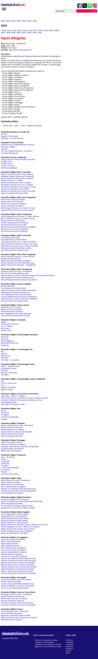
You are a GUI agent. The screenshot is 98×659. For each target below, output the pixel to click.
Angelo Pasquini (7, 518)
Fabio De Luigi (6, 174)
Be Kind (4, 134)
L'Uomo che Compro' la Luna (24, 187)
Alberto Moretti (7, 617)
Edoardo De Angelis (8, 489)
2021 (29, 21)
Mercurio (4, 339)
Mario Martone (7, 480)
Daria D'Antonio (7, 436)
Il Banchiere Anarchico (26, 290)
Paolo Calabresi (7, 178)
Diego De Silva (6, 520)
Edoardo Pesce (6, 210)
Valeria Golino (6, 265)
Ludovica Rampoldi (8, 552)
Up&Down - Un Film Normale (12, 138)
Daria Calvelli (6, 613)
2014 (25, 30)
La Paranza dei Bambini (10, 417)
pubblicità (69, 646)
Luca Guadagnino (7, 493)
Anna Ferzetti (6, 256)
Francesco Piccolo (8, 550)
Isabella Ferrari (6, 258)
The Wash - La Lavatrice (10, 360)
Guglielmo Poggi (7, 176)
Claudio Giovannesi (8, 491)
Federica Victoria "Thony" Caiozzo (14, 275)
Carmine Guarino (7, 584)
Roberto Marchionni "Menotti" (12, 524)
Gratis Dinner (6, 315)
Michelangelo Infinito (9, 402)
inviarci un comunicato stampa (46, 640)
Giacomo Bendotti (8, 573)
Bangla (3, 322)
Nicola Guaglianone (8, 527)
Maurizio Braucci (7, 562)
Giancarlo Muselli (7, 579)
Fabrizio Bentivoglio (8, 182)
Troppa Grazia (22, 250)
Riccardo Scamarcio (8, 220)
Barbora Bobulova (8, 286)
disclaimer (69, 648)
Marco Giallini (6, 218)
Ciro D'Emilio (6, 505)
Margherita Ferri (7, 508)
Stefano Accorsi (7, 199)
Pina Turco (5, 273)
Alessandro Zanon (8, 594)
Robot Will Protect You (9, 343)
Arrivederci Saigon (8, 147)
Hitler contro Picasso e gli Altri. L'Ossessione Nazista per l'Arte (24, 398)
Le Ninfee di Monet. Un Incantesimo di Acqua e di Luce (22, 400)
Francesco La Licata (8, 556)
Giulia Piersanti (6, 620)
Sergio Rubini (6, 516)
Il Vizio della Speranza (25, 263)
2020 (34, 21)
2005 (13, 32)
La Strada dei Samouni (9, 153)
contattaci (69, 642)
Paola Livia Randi (7, 533)
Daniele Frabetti (7, 586)
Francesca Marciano (8, 539)
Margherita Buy (7, 248)
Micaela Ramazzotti (8, 280)
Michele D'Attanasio (8, 425)
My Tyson (4, 358)
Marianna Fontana (8, 271)
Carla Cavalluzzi (7, 514)
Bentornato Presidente (24, 176)
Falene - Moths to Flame (10, 366)
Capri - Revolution (24, 271)
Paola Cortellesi (7, 244)
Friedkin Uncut (6, 161)
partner (68, 650)
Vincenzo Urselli (7, 603)
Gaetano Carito (6, 601)
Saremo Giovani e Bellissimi (25, 296)
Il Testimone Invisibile (27, 227)
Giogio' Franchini (7, 442)
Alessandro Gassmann (9, 185)
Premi (23, 125)
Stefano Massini (7, 522)
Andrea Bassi (6, 529)
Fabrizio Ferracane (8, 204)
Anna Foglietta (6, 277)
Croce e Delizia (24, 182)
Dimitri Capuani (7, 581)
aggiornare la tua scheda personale (48, 646)
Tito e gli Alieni (21, 533)
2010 (46, 30)
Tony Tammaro (6, 288)
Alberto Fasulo (6, 434)
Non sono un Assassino (24, 210)
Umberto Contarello (8, 560)
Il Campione (20, 199)
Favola (16, 237)
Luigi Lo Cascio (6, 206)
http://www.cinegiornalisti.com (20, 50)
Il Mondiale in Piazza (8, 368)
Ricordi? (19, 436)
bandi (68, 653)
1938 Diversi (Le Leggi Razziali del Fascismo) (17, 144)
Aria (2, 381)
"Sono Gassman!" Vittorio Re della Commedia (18, 159)
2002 (29, 32)
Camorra (4, 149)
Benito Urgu (5, 208)
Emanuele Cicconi (7, 605)
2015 (20, 30)
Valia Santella (6, 546)
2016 (14, 30)
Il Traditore (22, 204)
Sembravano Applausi (9, 168)
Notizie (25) (7, 125)
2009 (51, 30)
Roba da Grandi (7, 389)
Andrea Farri (5, 309)
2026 (3, 21)
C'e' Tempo (18, 180)
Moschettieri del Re (23, 248)
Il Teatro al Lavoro (7, 166)
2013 (30, 30)
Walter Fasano (6, 451)
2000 (40, 32)
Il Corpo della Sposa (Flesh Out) (30, 501)
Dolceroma (5, 328)
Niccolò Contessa (7, 301)
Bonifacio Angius (7, 531)
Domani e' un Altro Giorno (28, 216)
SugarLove (5, 345)
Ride (20, 503)
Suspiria (4, 419)
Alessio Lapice (6, 201)
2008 (56, 30)
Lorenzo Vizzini (6, 296)
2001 (34, 32)
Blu (2, 351)
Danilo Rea (5, 307)
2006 (8, 32)
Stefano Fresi (6, 180)
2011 (41, 30)
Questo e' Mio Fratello (9, 136)
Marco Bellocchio (7, 486)
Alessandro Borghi (8, 225)
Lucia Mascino (6, 237)
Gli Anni (4, 353)
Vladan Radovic (7, 429)
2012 (35, 30)
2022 (24, 21)
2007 (3, 32)
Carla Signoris (6, 242)
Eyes (2, 385)
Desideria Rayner (7, 448)
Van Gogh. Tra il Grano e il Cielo (13, 404)
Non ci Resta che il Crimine (37, 524)
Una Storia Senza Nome (27, 280)
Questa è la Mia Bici (8, 387)
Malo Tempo (5, 356)
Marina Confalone (8, 263)
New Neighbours (7, 341)
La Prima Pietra (23, 189)
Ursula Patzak (6, 611)
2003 (24, 32)
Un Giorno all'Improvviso (24, 277)
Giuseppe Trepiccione (9, 446)
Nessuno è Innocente (9, 372)
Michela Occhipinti (8, 501)
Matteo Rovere (6, 484)
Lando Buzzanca (7, 299)
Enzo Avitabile (6, 294)
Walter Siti (5, 543)
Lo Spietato (23, 231)
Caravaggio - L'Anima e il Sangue (13, 396)
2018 (4, 30)
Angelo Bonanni (7, 596)
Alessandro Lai (6, 615)
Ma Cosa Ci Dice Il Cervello (24, 191)
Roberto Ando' (6, 571)
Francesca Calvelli (7, 444)
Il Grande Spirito (22, 514)
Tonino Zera (5, 588)
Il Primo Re (18, 201)
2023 (19, 21)
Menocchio (19, 434)
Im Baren (4, 370)
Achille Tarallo (20, 288)
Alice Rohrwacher (7, 250)
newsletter (70, 644)
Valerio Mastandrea (8, 216)
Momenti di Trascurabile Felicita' (41, 275)
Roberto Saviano (7, 565)
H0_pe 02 (4, 337)
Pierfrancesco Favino (9, 229)
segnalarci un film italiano (44, 642)
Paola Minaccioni (7, 246)
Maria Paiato (6, 261)
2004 (19, 32)
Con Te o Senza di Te (9, 383)
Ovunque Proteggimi (24, 531)
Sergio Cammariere (8, 290)
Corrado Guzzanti (7, 189)
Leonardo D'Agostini (8, 499)
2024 (13, 21)
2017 (9, 30)
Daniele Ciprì (6, 427)
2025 (8, 21)
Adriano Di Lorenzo (8, 598)
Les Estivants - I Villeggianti (24, 265)
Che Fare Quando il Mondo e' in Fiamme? (16, 151)
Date (16, 125)
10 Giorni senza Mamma (23, 174)
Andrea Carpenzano (8, 223)
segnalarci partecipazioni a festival (48, 644)
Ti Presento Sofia (20, 193)
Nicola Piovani (6, 311)
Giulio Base (5, 292)
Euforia (21, 220)
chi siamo (69, 640)
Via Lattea (5, 375)
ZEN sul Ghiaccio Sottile (25, 508)
